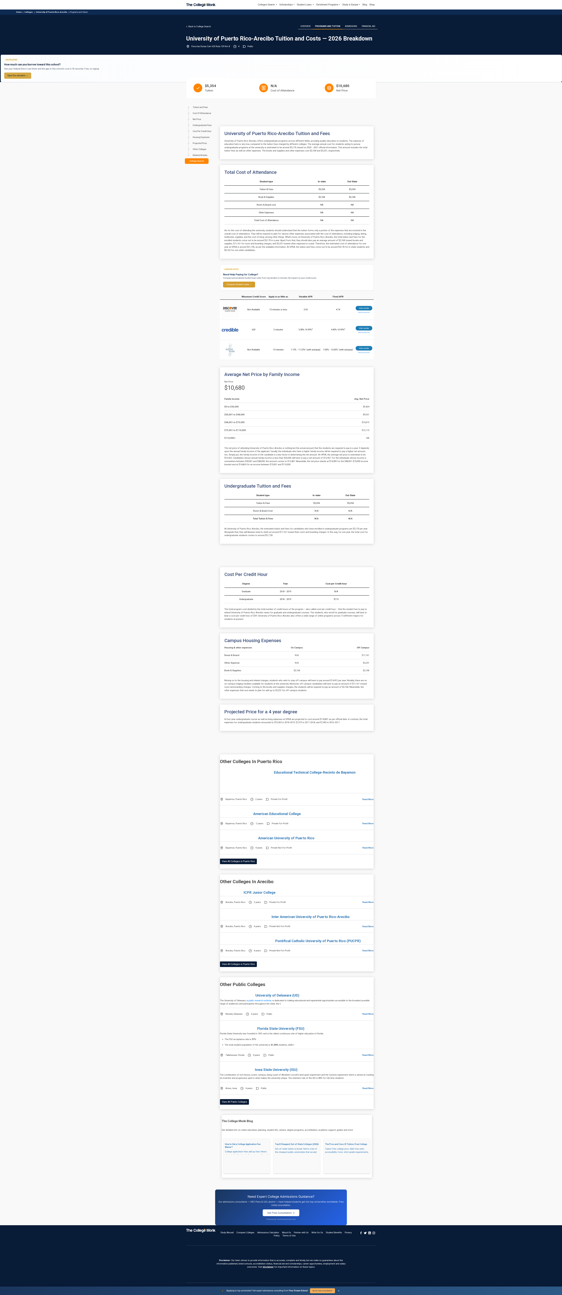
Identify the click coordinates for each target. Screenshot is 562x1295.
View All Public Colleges (234, 1101)
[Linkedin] (369, 1233)
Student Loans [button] (304, 4)
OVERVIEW (305, 26)
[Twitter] (365, 1233)
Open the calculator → (17, 75)
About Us (286, 1232)
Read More (368, 799)
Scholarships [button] (286, 4)
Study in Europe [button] (350, 4)
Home (19, 12)
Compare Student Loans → (239, 284)
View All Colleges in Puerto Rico (238, 861)
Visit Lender (364, 308)
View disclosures (364, 312)
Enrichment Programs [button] (327, 4)
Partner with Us (301, 1232)
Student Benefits (334, 1232)
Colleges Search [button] (266, 4)
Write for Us (317, 1232)
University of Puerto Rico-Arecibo (51, 12)
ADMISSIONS (351, 26)
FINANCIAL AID (368, 26)
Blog (364, 4)
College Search (197, 161)
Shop (372, 4)
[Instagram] (374, 1233)
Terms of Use (289, 1235)
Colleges (28, 12)
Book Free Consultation (322, 1291)
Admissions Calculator (268, 1232)
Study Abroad (227, 1232)
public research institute (259, 1000)
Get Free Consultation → (281, 1212)
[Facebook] (361, 1233)
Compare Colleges (245, 1232)
